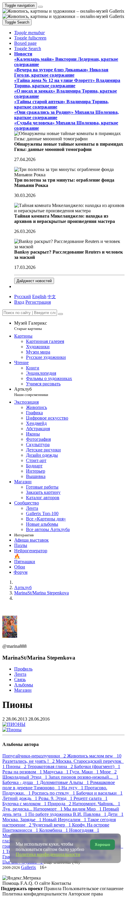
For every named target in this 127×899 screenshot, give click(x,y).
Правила (53, 888)
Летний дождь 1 (20, 798)
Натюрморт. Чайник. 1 (96, 803)
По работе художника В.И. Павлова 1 (68, 814)
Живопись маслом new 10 (94, 755)
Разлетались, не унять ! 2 (29, 761)
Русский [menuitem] (22, 296)
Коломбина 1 (54, 830)
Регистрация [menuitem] (38, 302)
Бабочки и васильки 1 (99, 793)
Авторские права (85, 893)
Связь (20, 679)
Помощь (11, 883)
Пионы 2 (16, 766)
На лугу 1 (72, 787)
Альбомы (23, 684)
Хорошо (102, 844)
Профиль (23, 668)
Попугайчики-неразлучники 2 (34, 755)
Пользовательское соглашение (93, 888)
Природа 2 (60, 803)
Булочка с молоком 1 (25, 803)
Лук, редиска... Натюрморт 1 (33, 808)
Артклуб (31, 392)
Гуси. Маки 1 (85, 771)
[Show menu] (40, 7)
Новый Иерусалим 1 (65, 819)
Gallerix (28, 867)
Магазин (23, 690)
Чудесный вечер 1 (52, 824)
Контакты (61, 883)
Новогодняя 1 (84, 830)
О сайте (43, 883)
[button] (29, 32)
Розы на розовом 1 (22, 771)
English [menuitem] (39, 296)
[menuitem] (52, 296)
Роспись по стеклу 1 (54, 793)
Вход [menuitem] (19, 302)
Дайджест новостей (34, 281)
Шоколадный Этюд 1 (25, 777)
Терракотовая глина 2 (50, 766)
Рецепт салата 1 (91, 798)
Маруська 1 (56, 771)
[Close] (60, 314)
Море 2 (108, 771)
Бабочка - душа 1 (21, 782)
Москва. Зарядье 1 (22, 819)
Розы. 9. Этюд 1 (56, 798)
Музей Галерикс (30, 326)
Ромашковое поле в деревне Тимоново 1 (58, 785)
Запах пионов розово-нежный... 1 (83, 777)
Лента (20, 674)
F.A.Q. (27, 883)
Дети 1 (115, 814)
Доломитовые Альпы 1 (65, 782)
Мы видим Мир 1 (83, 808)
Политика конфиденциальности (35, 893)
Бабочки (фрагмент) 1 (97, 766)
